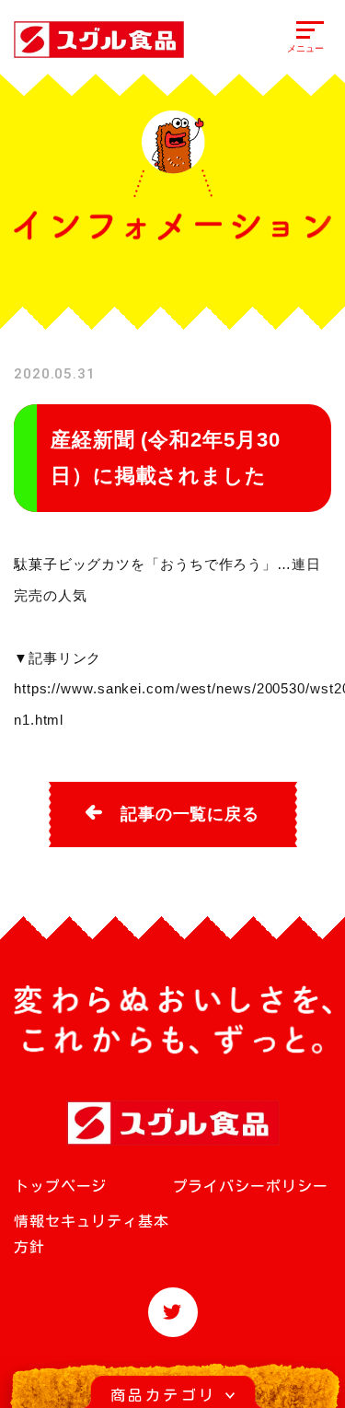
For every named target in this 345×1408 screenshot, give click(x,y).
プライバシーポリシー (250, 1186)
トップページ (60, 1186)
